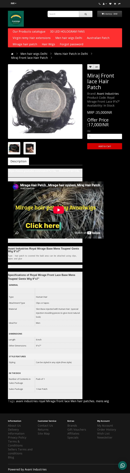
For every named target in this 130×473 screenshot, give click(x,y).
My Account (105, 425)
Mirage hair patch (25, 44)
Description (18, 161)
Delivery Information (16, 431)
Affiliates (73, 433)
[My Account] (105, 3)
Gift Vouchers (76, 429)
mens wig (102, 401)
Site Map (44, 433)
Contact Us (45, 425)
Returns (43, 429)
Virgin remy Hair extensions (32, 38)
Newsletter (104, 437)
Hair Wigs (48, 44)
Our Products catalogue (29, 31)
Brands (72, 425)
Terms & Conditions (15, 443)
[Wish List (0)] (110, 3)
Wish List (103, 433)
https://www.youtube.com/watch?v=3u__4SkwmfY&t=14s (43, 170)
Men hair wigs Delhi (68, 38)
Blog (11, 457)
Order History (106, 429)
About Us (14, 425)
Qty (88, 131)
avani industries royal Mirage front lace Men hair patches (55, 401)
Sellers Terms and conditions (20, 451)
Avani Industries (108, 93)
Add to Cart (104, 146)
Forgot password (71, 44)
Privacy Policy (17, 437)
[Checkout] (119, 3)
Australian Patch (98, 38)
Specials (72, 437)
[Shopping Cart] (115, 3)
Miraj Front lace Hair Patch (29, 58)
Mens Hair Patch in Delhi (71, 54)
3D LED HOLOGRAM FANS (67, 31)
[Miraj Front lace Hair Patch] (45, 101)
